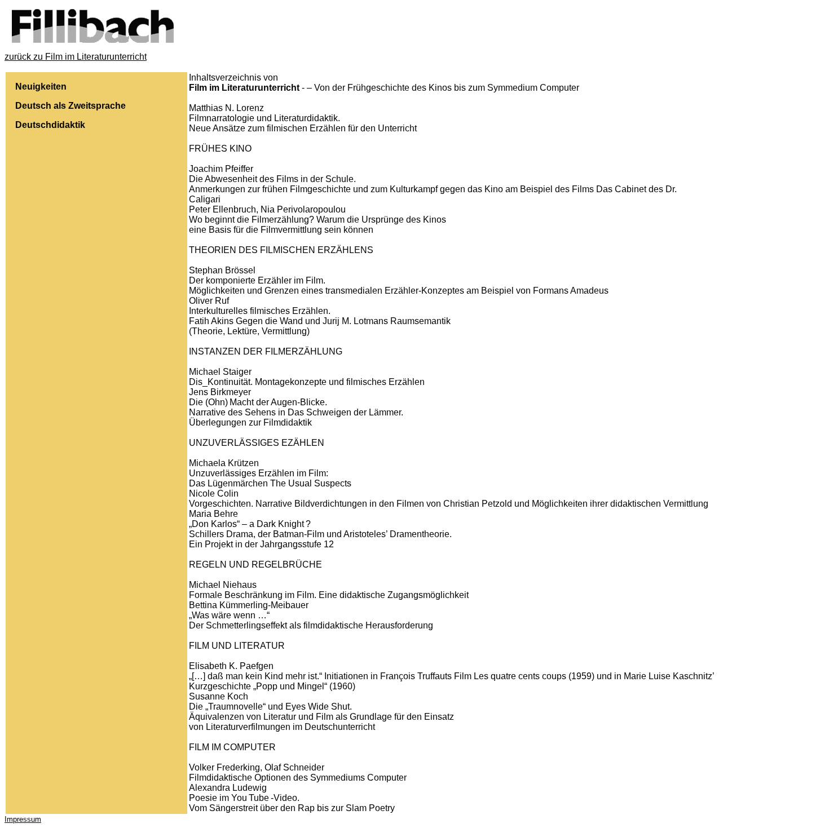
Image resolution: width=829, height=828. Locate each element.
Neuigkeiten (41, 86)
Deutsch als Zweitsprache (70, 105)
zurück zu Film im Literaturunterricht (76, 56)
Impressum (23, 819)
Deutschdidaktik (50, 125)
